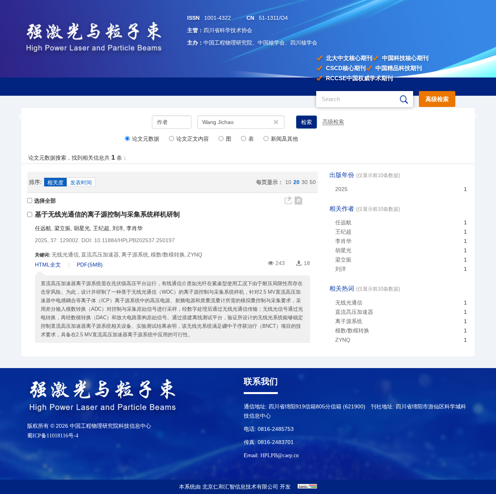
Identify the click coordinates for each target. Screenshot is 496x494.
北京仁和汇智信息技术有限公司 (240, 487)
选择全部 (45, 201)
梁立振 (62, 228)
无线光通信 (348, 302)
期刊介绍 (81, 116)
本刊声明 (344, 116)
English (466, 116)
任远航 (43, 228)
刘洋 (117, 228)
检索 (306, 122)
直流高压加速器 (354, 312)
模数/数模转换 (352, 330)
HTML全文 (48, 265)
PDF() (90, 265)
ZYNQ (342, 340)
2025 (341, 189)
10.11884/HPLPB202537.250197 (134, 240)
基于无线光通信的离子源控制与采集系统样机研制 (107, 214)
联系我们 (406, 116)
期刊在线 (148, 116)
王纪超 (101, 228)
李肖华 (134, 228)
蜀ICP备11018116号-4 (52, 436)
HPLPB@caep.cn (279, 455)
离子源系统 (348, 321)
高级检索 (437, 99)
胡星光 (82, 228)
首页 (25, 116)
